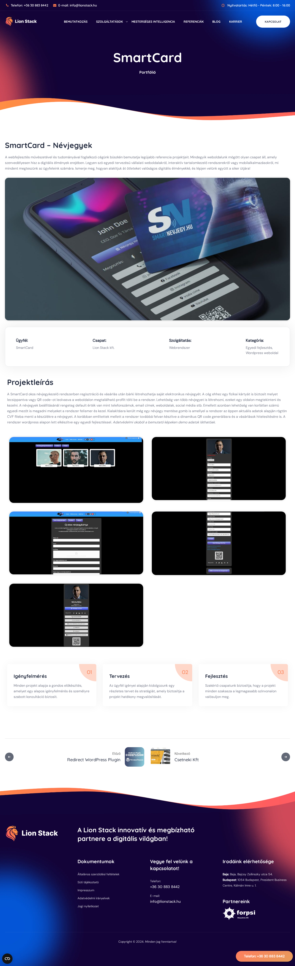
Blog (216, 22)
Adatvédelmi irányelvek (94, 898)
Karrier (235, 22)
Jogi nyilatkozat (88, 906)
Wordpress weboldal (262, 353)
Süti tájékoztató (88, 882)
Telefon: (29, 5)
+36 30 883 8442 (264, 956)
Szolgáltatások (109, 22)
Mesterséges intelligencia (153, 22)
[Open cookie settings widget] (7, 958)
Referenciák (194, 22)
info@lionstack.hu (165, 901)
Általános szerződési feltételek (98, 874)
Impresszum (86, 890)
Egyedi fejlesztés (259, 347)
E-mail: (77, 5)
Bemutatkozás (75, 22)
